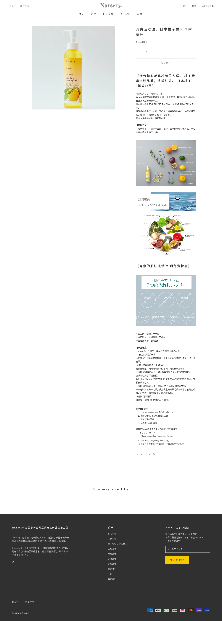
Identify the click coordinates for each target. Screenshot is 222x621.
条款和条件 (113, 548)
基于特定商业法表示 (117, 543)
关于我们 (125, 14)
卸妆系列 (108, 14)
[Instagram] (13, 561)
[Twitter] (150, 454)
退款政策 (112, 563)
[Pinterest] (154, 454)
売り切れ (166, 63)
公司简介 (112, 578)
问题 (140, 14)
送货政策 (112, 558)
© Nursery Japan (22, 608)
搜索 (194, 6)
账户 (185, 6)
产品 (94, 14)
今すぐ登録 (177, 560)
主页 (82, 14)
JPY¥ (10, 5)
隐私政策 (112, 553)
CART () (208, 5)
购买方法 (112, 533)
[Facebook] (146, 454)
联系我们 (112, 568)
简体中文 (25, 5)
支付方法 (112, 538)
